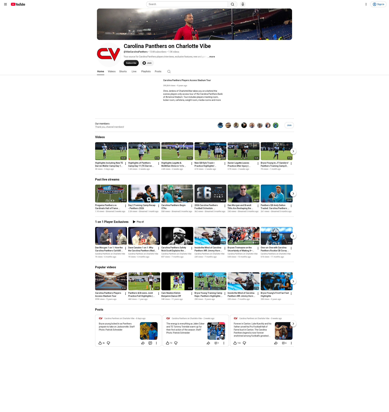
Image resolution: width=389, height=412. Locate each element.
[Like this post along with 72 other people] (167, 343)
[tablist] (194, 71)
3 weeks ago (276, 318)
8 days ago (140, 318)
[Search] (232, 4)
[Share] (143, 343)
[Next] (293, 151)
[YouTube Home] (18, 4)
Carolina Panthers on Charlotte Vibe (110, 254)
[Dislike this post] (108, 343)
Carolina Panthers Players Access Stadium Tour (187, 80)
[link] (128, 331)
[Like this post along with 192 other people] (235, 343)
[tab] (100, 71)
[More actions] (125, 163)
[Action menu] (156, 343)
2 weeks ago (209, 318)
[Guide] (5, 4)
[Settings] (366, 4)
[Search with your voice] (243, 4)
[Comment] (150, 343)
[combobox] (188, 4)
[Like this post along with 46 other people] (100, 343)
